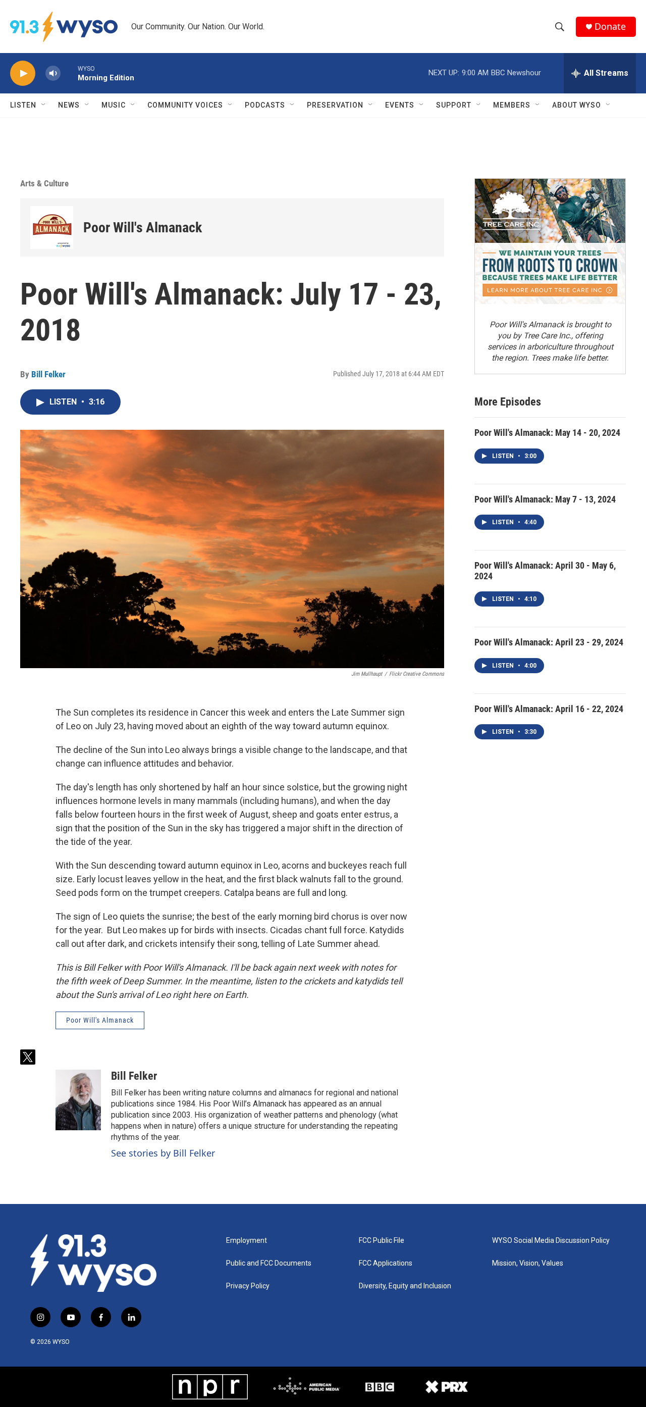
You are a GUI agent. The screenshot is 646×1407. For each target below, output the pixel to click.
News (69, 105)
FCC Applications (385, 1263)
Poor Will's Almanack (142, 227)
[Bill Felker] (78, 1100)
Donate (610, 26)
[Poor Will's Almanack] (51, 227)
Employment (246, 1240)
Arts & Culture (44, 183)
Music (113, 105)
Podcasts (265, 105)
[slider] (69, 73)
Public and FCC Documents (268, 1263)
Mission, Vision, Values (527, 1263)
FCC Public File (381, 1240)
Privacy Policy (248, 1286)
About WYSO (576, 105)
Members (511, 105)
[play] (23, 73)
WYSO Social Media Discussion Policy (551, 1240)
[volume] (53, 73)
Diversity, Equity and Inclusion (405, 1286)
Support (453, 105)
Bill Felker (48, 374)
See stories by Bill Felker (163, 1153)
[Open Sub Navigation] (44, 105)
